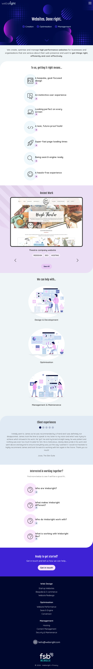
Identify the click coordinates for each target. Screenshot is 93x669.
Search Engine (46, 610)
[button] (77, 260)
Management (63, 26)
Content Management (46, 629)
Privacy (55, 665)
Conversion (47, 614)
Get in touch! (46, 567)
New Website (39, 255)
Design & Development (46, 320)
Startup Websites (46, 588)
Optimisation (44, 26)
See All (47, 266)
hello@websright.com (49, 642)
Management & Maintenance (46, 405)
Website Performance (46, 607)
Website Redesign (46, 595)
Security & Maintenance (46, 632)
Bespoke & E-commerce (46, 592)
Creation (28, 26)
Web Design (46, 583)
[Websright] (9, 3)
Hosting (46, 625)
